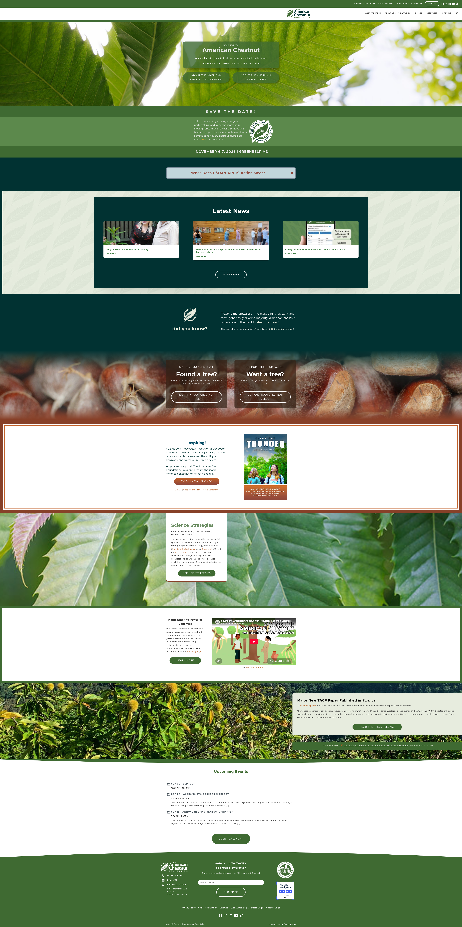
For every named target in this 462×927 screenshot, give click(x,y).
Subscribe (231, 892)
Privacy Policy (189, 908)
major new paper (308, 706)
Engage (418, 13)
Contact (389, 4)
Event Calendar (231, 839)
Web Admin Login (240, 908)
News (372, 4)
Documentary (361, 4)
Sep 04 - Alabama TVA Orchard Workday (200, 794)
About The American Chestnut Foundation (206, 77)
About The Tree (373, 13)
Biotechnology (189, 549)
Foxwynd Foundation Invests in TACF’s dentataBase (315, 250)
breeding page (194, 652)
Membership (417, 4)
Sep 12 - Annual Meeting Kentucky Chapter (202, 812)
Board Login (257, 908)
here (203, 139)
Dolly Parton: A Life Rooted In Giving (127, 250)
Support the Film (191, 490)
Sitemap (224, 908)
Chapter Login (273, 908)
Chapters (446, 13)
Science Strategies (197, 573)
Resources (432, 13)
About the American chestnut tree (256, 77)
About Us (389, 13)
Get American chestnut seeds (265, 397)
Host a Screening (210, 490)
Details (178, 490)
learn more (185, 660)
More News (231, 274)
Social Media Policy (207, 908)
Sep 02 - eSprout (183, 784)
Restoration (180, 552)
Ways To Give (402, 4)
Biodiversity (207, 549)
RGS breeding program (282, 329)
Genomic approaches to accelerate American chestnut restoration (376, 746)
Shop (380, 4)
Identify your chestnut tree (196, 397)
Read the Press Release (377, 727)
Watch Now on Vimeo (196, 481)
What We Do (404, 13)
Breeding (176, 549)
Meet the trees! (267, 322)
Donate (432, 4)
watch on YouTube (255, 668)
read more (111, 254)
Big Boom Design (288, 924)
